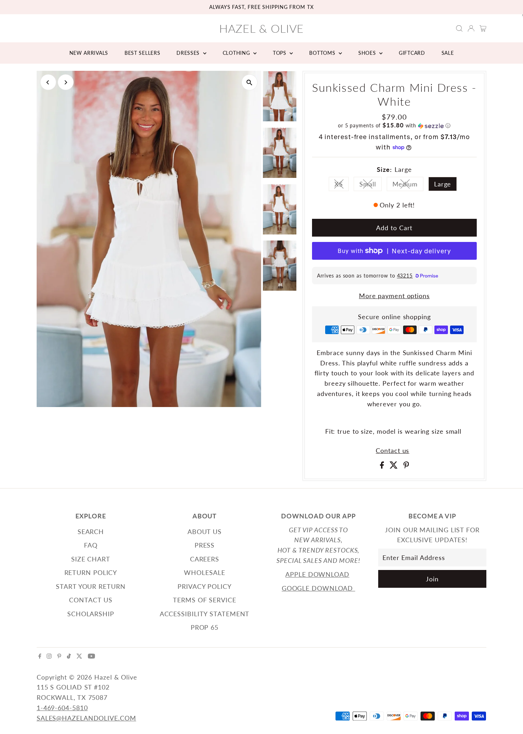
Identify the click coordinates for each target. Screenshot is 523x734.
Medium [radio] (407, 185)
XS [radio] (341, 185)
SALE (448, 53)
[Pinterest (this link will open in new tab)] (59, 656)
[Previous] (48, 82)
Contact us (392, 450)
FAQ (90, 545)
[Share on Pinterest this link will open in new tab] (406, 466)
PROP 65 (204, 627)
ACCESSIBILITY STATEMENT (205, 614)
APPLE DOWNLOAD (317, 574)
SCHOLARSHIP (90, 614)
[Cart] (483, 28)
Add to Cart (394, 228)
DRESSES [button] (188, 53)
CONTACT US (90, 600)
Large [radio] (442, 184)
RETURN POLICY (90, 572)
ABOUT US (204, 531)
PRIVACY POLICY (205, 586)
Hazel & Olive (261, 28)
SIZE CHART (90, 559)
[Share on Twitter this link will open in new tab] (395, 466)
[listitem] (279, 97)
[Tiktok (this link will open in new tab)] (69, 656)
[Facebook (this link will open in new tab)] (40, 656)
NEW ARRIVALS (88, 53)
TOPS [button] (280, 53)
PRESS (205, 545)
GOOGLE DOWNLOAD (318, 588)
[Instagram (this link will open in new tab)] (49, 656)
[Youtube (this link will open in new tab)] (91, 656)
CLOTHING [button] (237, 53)
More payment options (394, 296)
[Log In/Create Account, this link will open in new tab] (471, 28)
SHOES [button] (367, 53)
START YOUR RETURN (90, 586)
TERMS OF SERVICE (204, 600)
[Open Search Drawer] (459, 28)
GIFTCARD (412, 53)
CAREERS (204, 559)
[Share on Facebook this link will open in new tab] (383, 466)
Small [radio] (370, 185)
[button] (394, 125)
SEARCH (91, 531)
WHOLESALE (204, 572)
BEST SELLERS (142, 53)
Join (432, 579)
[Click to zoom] (250, 82)
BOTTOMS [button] (323, 53)
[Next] (66, 82)
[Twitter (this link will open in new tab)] (79, 656)
